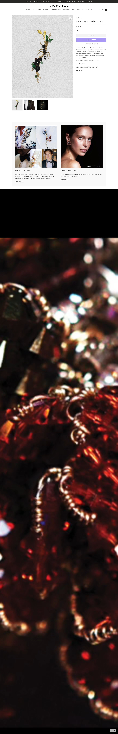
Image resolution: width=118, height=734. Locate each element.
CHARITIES (66, 9)
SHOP (40, 9)
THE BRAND (80, 9)
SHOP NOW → (19, 181)
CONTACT (89, 9)
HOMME (45, 9)
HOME (28, 9)
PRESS (73, 9)
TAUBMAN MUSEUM (55, 9)
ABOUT (34, 9)
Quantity (78, 26)
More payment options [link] (91, 43)
